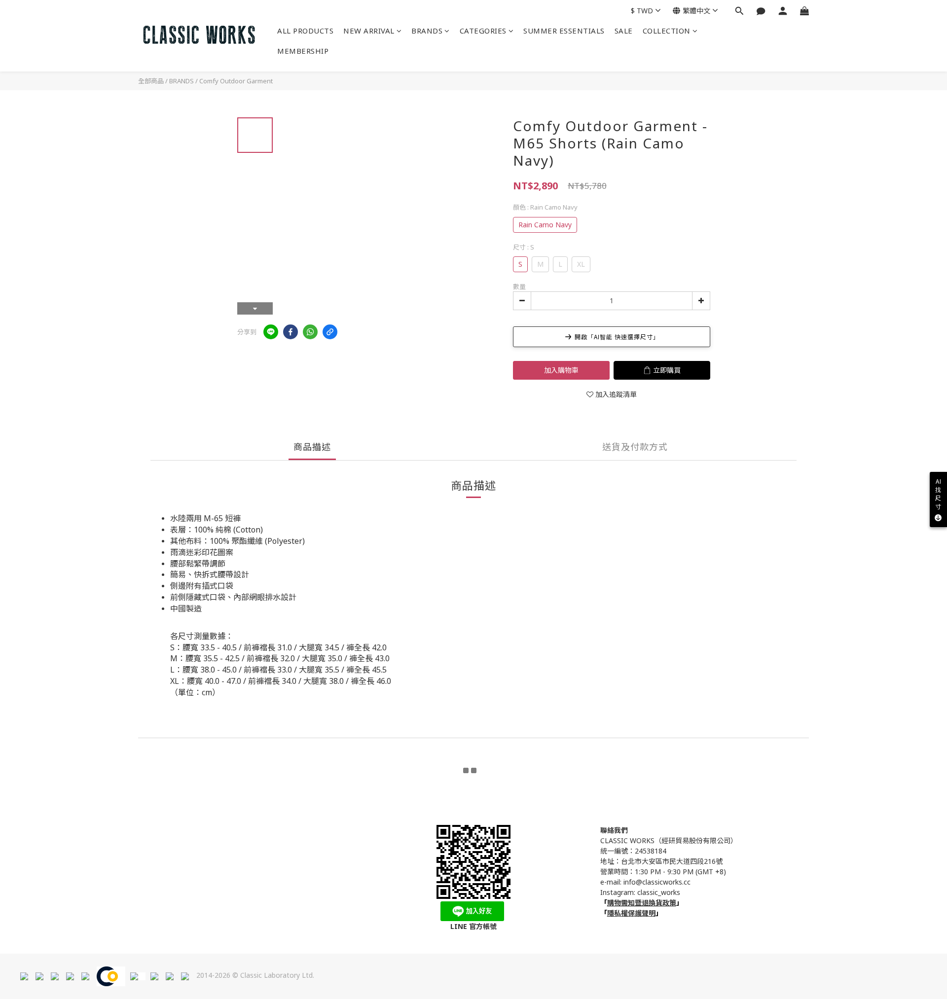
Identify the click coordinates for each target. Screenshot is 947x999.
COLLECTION (667, 31)
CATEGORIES (483, 31)
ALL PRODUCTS (305, 31)
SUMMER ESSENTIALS (564, 31)
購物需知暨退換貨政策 (641, 902)
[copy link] (330, 331)
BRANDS (426, 31)
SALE (624, 31)
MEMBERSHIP (302, 51)
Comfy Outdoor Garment (236, 80)
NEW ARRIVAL (369, 31)
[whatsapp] (310, 331)
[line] (270, 331)
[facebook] (290, 331)
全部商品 (151, 80)
